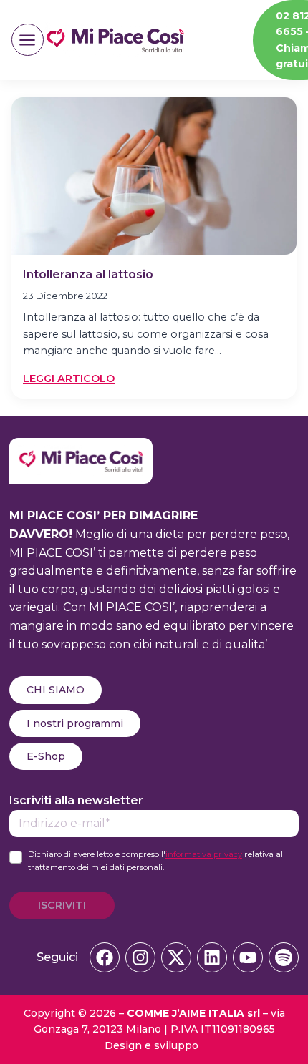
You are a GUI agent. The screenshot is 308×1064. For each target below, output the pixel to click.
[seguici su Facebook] (105, 957)
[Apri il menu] (27, 40)
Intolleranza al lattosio (88, 274)
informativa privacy (203, 854)
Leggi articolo (69, 379)
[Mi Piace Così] (81, 447)
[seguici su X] (176, 957)
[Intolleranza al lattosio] (154, 176)
